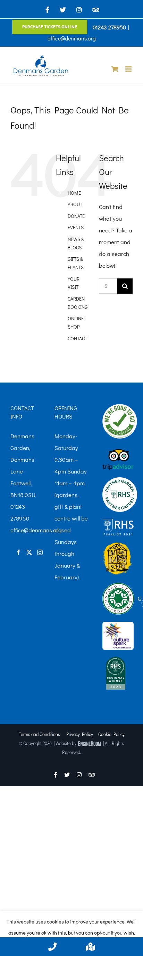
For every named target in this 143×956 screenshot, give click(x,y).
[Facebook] (18, 552)
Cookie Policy (111, 734)
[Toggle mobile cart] (114, 69)
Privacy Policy (79, 734)
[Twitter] (29, 552)
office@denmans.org (72, 38)
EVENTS (76, 227)
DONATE (76, 216)
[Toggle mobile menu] (129, 69)
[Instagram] (40, 552)
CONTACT (77, 338)
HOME (74, 193)
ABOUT (75, 204)
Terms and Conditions (39, 734)
